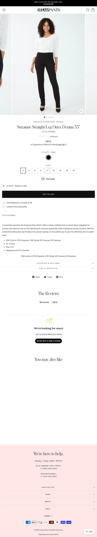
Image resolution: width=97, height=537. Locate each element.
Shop (47, 494)
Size (48, 165)
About (48, 501)
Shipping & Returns (48, 263)
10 (47, 170)
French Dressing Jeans (49, 122)
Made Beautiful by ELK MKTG (48, 534)
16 (67, 170)
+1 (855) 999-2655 (48, 468)
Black (48, 157)
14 (60, 170)
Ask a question (48, 268)
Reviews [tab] (44, 302)
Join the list (48, 487)
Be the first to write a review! (48, 341)
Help (48, 509)
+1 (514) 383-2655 (48, 476)
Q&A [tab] (54, 302)
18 (74, 170)
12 (54, 170)
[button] (48, 145)
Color (48, 152)
